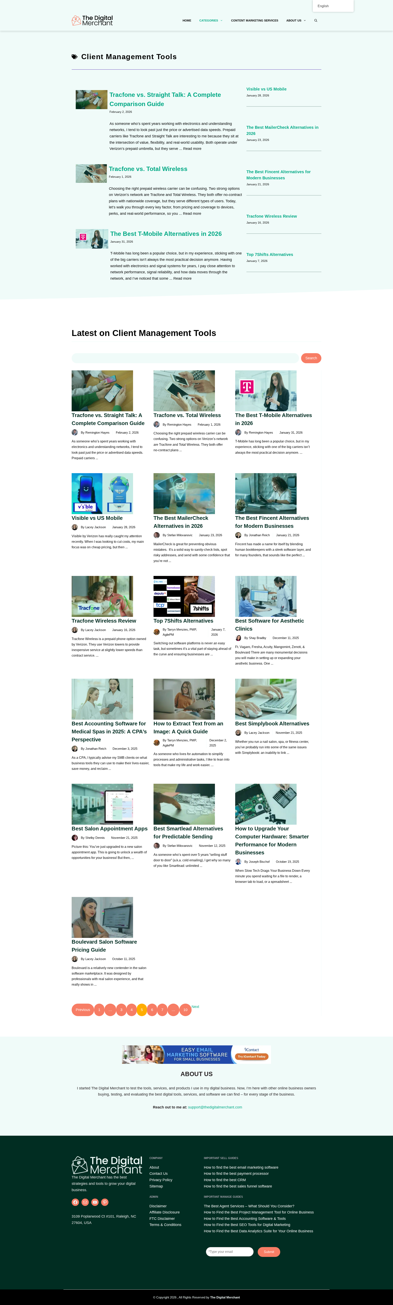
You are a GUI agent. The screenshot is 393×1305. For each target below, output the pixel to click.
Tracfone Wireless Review (271, 216)
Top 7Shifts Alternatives (269, 254)
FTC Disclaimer (162, 1219)
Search (311, 358)
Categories (208, 20)
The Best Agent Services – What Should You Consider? (249, 1206)
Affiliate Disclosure (164, 1212)
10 (185, 1010)
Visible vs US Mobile (266, 89)
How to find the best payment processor (236, 1174)
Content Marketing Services (254, 20)
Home (187, 20)
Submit (269, 1252)
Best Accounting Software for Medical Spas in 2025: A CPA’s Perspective (109, 731)
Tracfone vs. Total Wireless (148, 168)
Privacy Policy (160, 1180)
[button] (315, 20)
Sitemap (156, 1186)
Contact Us (158, 1174)
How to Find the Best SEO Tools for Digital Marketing (247, 1225)
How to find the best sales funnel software (238, 1186)
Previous (83, 1010)
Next (195, 1007)
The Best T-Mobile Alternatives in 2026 (166, 233)
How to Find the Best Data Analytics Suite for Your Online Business (258, 1231)
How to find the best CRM (225, 1180)
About (154, 1167)
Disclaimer (158, 1206)
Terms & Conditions (165, 1225)
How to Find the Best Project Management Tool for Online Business (259, 1212)
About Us (293, 20)
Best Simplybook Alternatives (272, 723)
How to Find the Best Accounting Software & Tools (245, 1219)
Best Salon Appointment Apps (110, 829)
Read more (192, 149)
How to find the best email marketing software (241, 1167)
